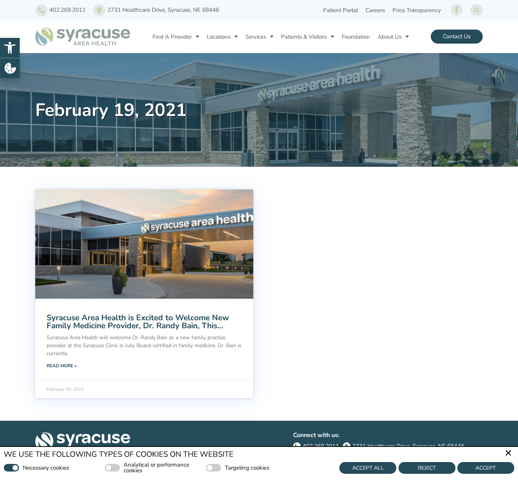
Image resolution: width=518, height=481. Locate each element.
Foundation (356, 37)
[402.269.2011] (41, 10)
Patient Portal (340, 10)
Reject (427, 468)
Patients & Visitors (304, 37)
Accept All (368, 468)
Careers (375, 10)
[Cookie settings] (10, 68)
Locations (219, 37)
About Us (390, 37)
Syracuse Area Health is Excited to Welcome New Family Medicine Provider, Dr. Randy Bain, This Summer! (138, 325)
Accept (486, 468)
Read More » (62, 366)
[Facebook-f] (457, 10)
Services (255, 37)
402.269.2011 (67, 10)
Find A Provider (172, 37)
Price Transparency (416, 10)
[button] (10, 48)
